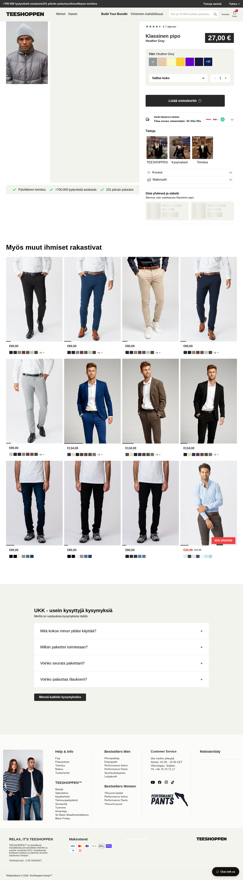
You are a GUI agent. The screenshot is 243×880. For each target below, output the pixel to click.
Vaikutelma (61, 792)
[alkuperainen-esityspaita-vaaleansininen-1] (185, 556)
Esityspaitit (110, 761)
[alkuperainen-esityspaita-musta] (189, 556)
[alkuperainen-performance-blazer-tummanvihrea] (90, 454)
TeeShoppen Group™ (41, 875)
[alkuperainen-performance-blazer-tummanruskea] (86, 454)
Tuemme (60, 807)
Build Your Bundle (114, 14)
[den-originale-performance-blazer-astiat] (73, 454)
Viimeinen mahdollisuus (147, 14)
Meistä (59, 789)
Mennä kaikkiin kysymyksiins (60, 697)
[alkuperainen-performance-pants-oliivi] (19, 352)
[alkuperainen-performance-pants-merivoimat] (15, 352)
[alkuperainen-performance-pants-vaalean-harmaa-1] (32, 352)
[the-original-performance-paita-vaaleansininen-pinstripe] (206, 556)
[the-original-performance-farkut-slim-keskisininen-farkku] (144, 556)
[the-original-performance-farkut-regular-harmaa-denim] (23, 556)
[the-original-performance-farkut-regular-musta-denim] (15, 556)
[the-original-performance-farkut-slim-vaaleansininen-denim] (140, 556)
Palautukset (62, 761)
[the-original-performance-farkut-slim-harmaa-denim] (135, 556)
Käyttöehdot (62, 796)
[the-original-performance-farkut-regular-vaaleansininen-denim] (28, 556)
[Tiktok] (172, 782)
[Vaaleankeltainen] (171, 62)
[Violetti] (189, 62)
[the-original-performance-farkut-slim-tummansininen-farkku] (131, 556)
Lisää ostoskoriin (183, 101)
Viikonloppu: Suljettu (163, 765)
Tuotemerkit (62, 772)
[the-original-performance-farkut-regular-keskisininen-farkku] (32, 556)
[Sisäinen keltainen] (180, 62)
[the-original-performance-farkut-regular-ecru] (19, 556)
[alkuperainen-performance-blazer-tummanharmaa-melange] (94, 454)
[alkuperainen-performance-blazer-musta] (77, 454)
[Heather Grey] (153, 62)
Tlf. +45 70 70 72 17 (163, 769)
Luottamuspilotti (136, 839)
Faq (57, 758)
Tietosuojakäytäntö (66, 800)
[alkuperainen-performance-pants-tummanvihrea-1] (36, 352)
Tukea (233, 3)
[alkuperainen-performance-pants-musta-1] (11, 352)
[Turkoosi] (199, 62)
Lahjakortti (110, 776)
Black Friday (62, 818)
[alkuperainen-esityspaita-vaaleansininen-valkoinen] (210, 556)
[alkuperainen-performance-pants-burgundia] (23, 352)
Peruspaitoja (111, 758)
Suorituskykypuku (114, 772)
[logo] (25, 14)
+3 (98, 454)
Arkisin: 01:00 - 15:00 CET (166, 762)
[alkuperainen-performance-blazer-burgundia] (82, 454)
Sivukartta (61, 803)
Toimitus (60, 765)
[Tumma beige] (162, 62)
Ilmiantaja (61, 811)
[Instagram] (166, 782)
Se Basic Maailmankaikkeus (72, 814)
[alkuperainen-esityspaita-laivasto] (198, 556)
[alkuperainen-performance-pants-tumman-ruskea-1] (28, 352)
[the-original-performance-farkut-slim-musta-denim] (127, 556)
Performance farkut (116, 765)
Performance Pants (116, 769)
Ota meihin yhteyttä (162, 758)
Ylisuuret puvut (113, 803)
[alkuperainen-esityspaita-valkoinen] (202, 556)
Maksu (59, 769)
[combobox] (191, 14)
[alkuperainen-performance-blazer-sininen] (69, 454)
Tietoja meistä (212, 3)
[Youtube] (153, 782)
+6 (40, 353)
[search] (215, 14)
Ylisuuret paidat (113, 792)
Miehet (60, 14)
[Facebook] (159, 782)
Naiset (72, 14)
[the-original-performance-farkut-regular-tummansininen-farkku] (11, 556)
